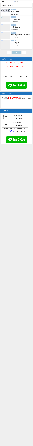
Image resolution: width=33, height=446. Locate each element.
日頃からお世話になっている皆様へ (21, 34)
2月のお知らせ (15, 11)
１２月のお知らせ (16, 19)
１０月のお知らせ (16, 42)
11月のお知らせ (15, 27)
